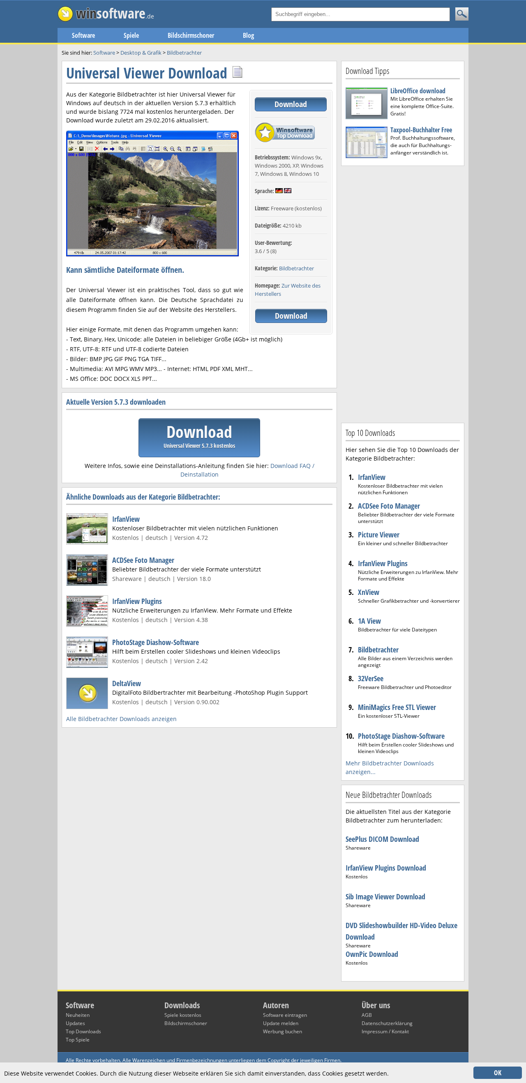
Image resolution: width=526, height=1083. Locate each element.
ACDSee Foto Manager (143, 560)
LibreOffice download (417, 90)
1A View (369, 621)
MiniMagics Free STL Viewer (397, 707)
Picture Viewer (378, 534)
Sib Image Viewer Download (385, 896)
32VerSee (370, 678)
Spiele (131, 35)
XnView (368, 592)
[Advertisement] (402, 293)
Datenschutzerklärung (387, 1023)
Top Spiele (78, 1039)
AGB (367, 1015)
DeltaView (126, 683)
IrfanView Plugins (137, 601)
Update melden (280, 1023)
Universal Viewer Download (146, 73)
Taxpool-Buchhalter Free (421, 129)
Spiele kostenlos (182, 1015)
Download (291, 104)
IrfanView (126, 519)
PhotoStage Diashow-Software (155, 642)
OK (497, 1072)
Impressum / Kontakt (385, 1031)
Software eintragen (285, 1015)
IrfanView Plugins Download (386, 868)
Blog (248, 35)
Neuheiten (78, 1015)
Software (83, 35)
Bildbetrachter (296, 268)
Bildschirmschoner (191, 35)
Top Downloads (83, 1031)
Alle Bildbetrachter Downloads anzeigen (121, 719)
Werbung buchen (282, 1031)
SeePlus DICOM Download (382, 839)
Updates (75, 1023)
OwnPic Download (372, 954)
